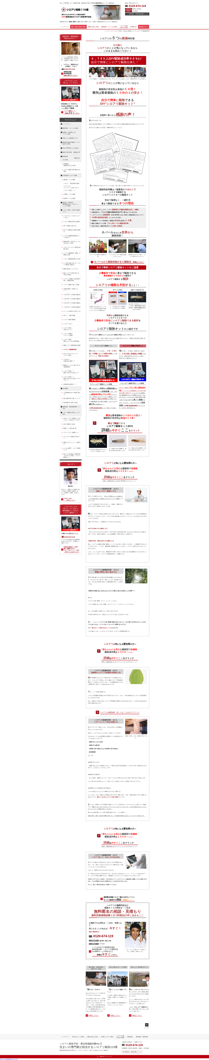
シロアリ (113, 338)
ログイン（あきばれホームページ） (9, 1059)
